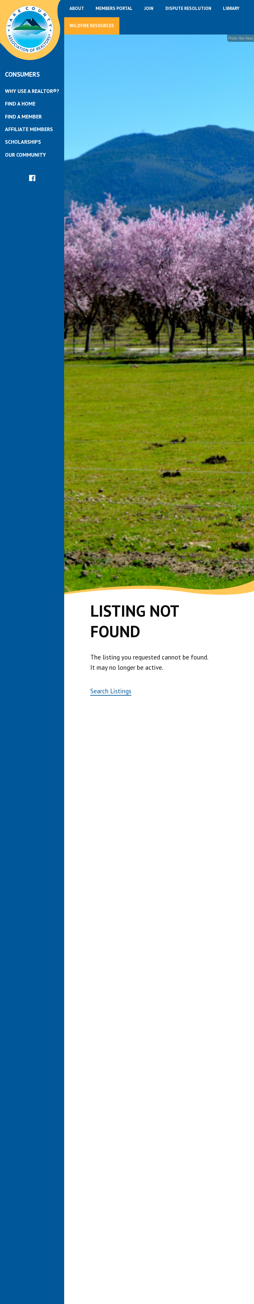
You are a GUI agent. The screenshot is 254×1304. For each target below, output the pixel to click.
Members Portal (114, 8)
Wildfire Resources (91, 26)
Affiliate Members (29, 129)
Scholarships (23, 141)
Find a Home (20, 103)
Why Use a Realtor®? (32, 91)
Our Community (25, 154)
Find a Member (23, 116)
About (76, 8)
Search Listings (110, 691)
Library (231, 8)
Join (148, 8)
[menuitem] (32, 91)
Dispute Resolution (188, 8)
